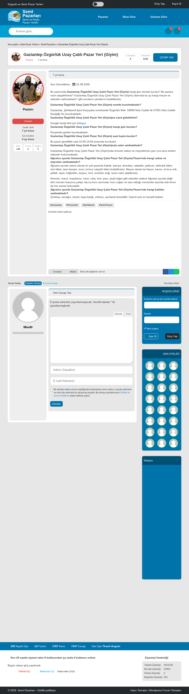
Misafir (28, 327)
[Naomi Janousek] (161, 387)
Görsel (118, 313)
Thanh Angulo (111, 646)
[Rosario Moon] (173, 431)
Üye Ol (152, 336)
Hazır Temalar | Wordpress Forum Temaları (155, 690)
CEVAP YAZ (166, 57)
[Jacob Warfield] (173, 442)
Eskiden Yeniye (33, 283)
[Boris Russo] (161, 376)
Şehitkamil (89, 205)
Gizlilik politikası (46, 690)
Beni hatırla (152, 328)
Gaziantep (56, 205)
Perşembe (73, 205)
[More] (176, 16)
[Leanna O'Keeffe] (161, 420)
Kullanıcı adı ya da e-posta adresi (160, 299)
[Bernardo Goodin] (173, 420)
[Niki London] (161, 409)
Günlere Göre (158, 16)
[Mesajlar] (168, 31)
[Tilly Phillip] (173, 376)
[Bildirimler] (176, 31)
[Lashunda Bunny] (150, 442)
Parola (147, 313)
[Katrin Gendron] (161, 442)
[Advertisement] (113, 241)
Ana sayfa (13, 44)
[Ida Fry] (161, 365)
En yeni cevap (50, 283)
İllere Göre (129, 16)
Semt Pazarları (48, 44)
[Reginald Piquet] (150, 409)
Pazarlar (102, 16)
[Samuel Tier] (161, 398)
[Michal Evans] (150, 398)
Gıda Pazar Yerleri (29, 44)
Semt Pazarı (106, 205)
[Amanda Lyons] (173, 387)
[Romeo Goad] (150, 376)
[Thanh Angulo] (150, 365)
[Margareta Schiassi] (161, 431)
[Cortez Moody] (173, 398)
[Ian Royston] (150, 420)
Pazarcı (29, 60)
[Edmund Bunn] (150, 387)
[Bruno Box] (150, 431)
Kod (128, 313)
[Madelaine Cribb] (173, 409)
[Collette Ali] (173, 365)
